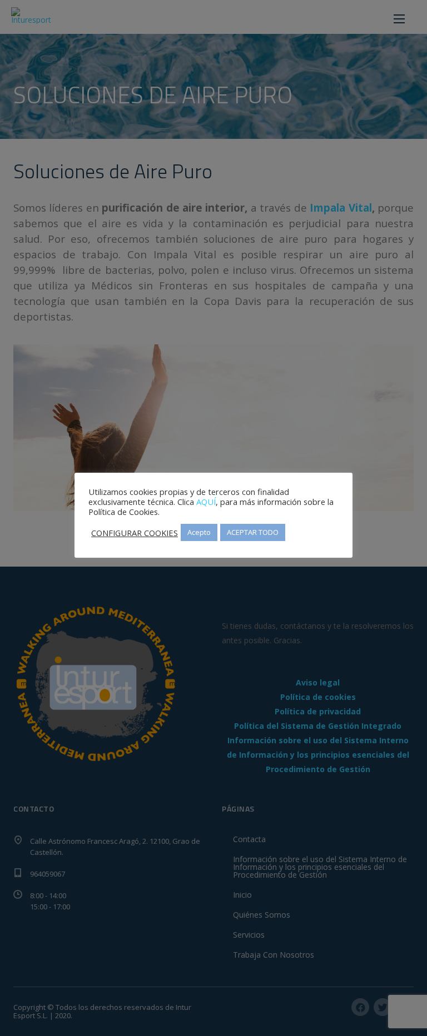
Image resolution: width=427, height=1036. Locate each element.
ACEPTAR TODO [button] (253, 532)
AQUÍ (206, 501)
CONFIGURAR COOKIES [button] (134, 533)
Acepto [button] (199, 532)
